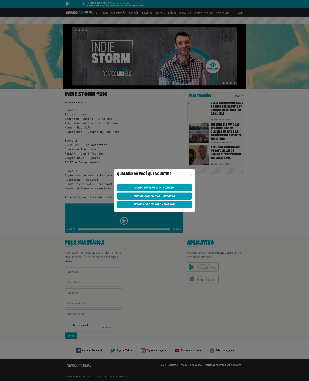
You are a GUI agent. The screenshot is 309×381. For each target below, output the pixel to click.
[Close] (190, 174)
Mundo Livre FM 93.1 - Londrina (154, 196)
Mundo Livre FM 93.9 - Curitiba (154, 187)
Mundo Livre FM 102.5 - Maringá (155, 204)
